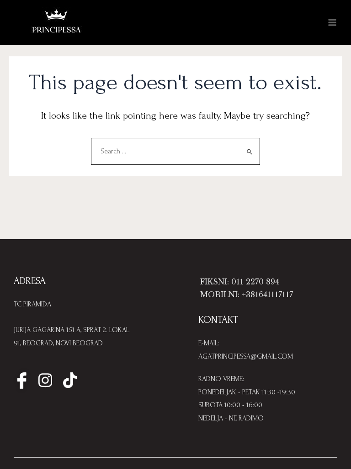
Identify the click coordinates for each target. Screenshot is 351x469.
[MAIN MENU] (332, 22)
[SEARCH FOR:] (175, 151)
